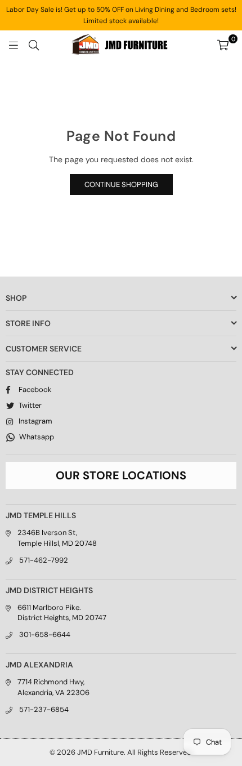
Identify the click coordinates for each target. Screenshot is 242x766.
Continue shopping (121, 184)
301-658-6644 (44, 634)
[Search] (34, 44)
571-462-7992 (43, 560)
